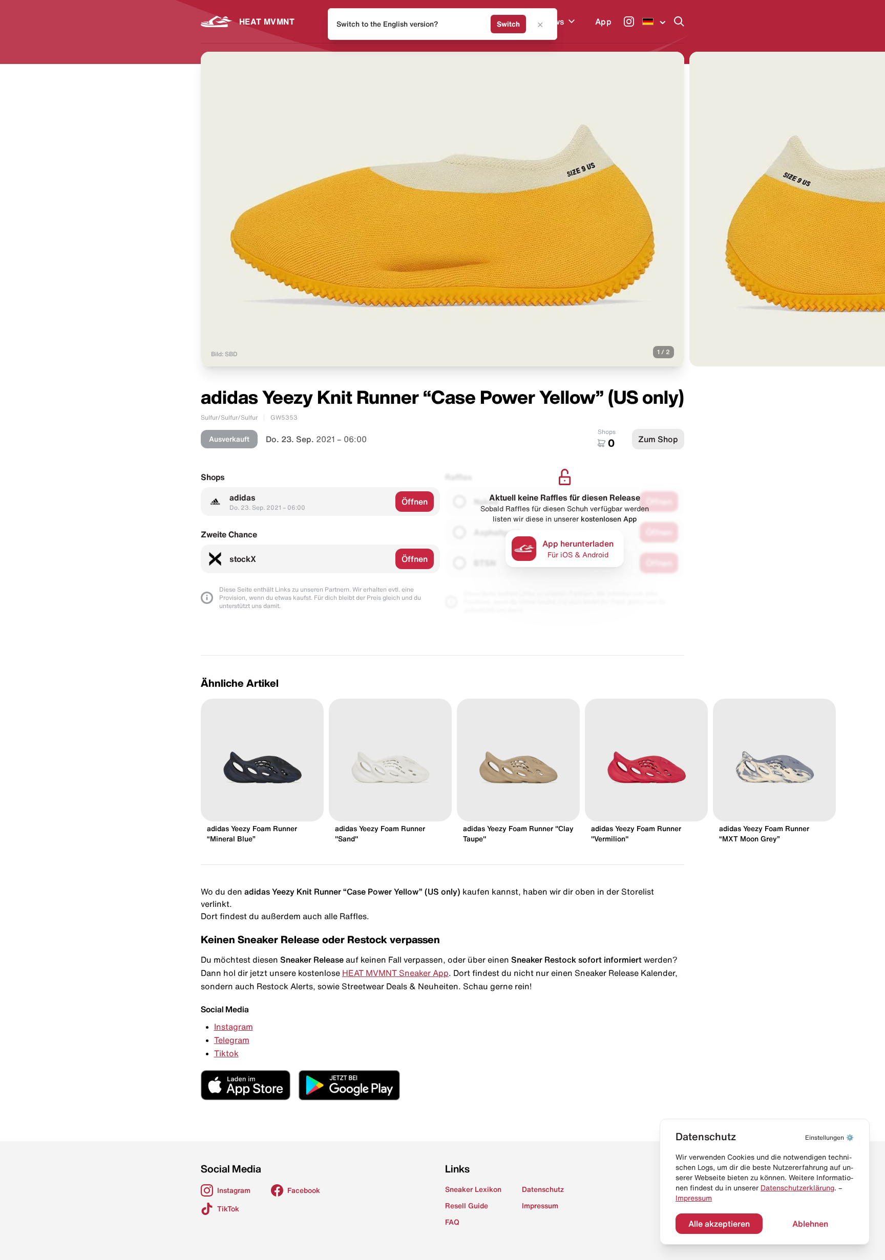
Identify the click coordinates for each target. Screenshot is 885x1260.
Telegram (231, 1040)
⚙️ (829, 1137)
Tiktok (226, 1053)
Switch (508, 24)
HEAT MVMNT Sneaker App (395, 973)
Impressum (694, 1198)
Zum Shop (658, 439)
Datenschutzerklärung (797, 1187)
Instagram (233, 1027)
